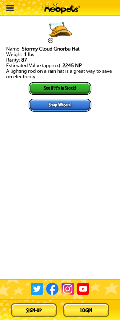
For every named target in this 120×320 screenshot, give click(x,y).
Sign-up (34, 310)
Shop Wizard (60, 104)
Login (86, 310)
